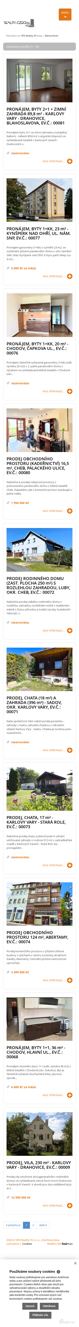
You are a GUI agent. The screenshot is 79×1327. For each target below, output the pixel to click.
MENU (65, 12)
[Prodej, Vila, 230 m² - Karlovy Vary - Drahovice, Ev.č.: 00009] (39, 1134)
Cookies (27, 1244)
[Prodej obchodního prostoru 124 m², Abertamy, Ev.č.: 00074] (39, 904)
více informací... (54, 161)
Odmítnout (49, 1306)
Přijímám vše (40, 1315)
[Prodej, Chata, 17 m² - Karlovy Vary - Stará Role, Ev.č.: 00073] (39, 789)
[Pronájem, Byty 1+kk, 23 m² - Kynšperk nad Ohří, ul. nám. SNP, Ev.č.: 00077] (39, 200)
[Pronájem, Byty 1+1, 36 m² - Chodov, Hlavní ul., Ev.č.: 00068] (39, 1019)
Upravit (29, 1306)
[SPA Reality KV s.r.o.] (19, 15)
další (42, 1225)
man (67, 1244)
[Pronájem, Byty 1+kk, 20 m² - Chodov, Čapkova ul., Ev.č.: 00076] (39, 315)
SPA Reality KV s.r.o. (32, 35)
